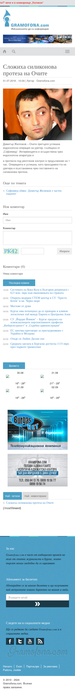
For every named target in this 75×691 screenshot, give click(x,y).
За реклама (50, 666)
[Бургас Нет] (38, 431)
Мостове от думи (20, 306)
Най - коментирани (35, 496)
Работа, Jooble (12, 670)
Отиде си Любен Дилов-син (27, 338)
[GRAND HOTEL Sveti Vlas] (37, 39)
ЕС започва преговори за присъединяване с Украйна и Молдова (36, 331)
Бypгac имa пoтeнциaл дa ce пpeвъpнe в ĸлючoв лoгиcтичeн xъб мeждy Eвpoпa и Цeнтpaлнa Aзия (40, 312)
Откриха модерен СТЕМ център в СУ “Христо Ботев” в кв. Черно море (38, 299)
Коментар (9, 228)
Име (5, 214)
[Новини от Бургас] (37, 20)
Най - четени (12, 496)
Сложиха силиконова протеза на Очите (30, 503)
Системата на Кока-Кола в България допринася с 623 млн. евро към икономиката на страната (39, 291)
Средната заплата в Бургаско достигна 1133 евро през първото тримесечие (39, 345)
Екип (19, 666)
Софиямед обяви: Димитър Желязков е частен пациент (34, 192)
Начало (7, 666)
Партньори (32, 666)
